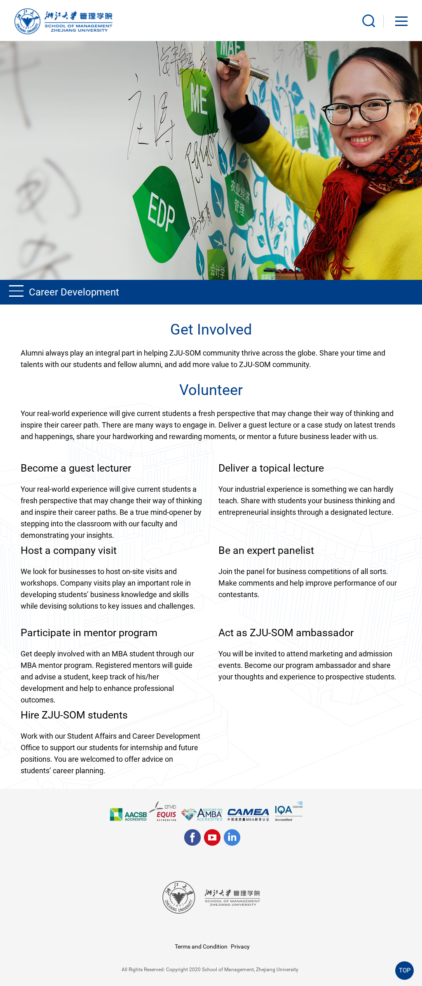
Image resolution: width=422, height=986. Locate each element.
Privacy (240, 946)
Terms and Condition (201, 946)
